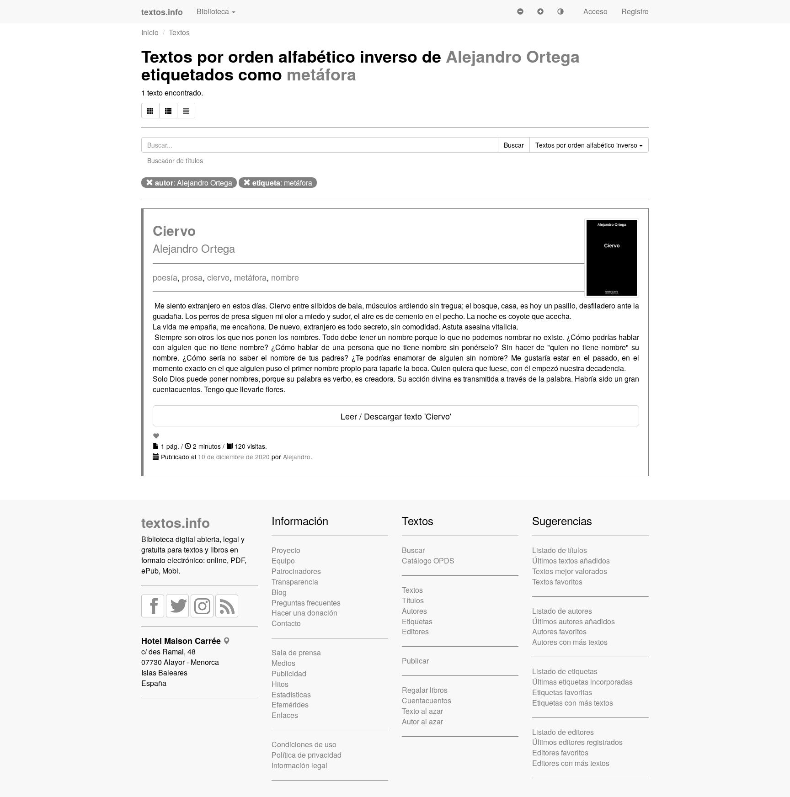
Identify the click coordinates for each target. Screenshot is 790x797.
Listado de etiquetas (565, 671)
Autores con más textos (570, 642)
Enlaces (285, 715)
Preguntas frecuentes (306, 602)
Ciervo (174, 230)
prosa (192, 277)
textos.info (175, 522)
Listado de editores (563, 732)
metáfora (321, 73)
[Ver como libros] (150, 110)
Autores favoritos (559, 631)
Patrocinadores (296, 571)
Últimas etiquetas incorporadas (582, 681)
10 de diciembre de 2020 (234, 456)
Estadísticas (291, 694)
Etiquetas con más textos (572, 702)
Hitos (280, 684)
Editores (415, 631)
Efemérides (290, 704)
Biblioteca (214, 11)
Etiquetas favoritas (562, 692)
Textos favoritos (557, 581)
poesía (165, 277)
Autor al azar (422, 721)
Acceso (595, 11)
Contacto (286, 623)
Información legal (299, 765)
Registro (635, 11)
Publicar (415, 660)
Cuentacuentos (426, 700)
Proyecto (286, 550)
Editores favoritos (560, 752)
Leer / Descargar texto (396, 416)
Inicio (150, 32)
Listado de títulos (559, 550)
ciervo (218, 277)
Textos (179, 32)
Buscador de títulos (175, 160)
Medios (283, 663)
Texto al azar (422, 711)
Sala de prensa (296, 652)
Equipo (283, 560)
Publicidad (289, 673)
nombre (285, 277)
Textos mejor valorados (569, 571)
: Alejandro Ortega (193, 182)
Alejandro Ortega (513, 56)
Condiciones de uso (304, 744)
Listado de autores (562, 611)
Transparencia (295, 581)
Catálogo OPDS (428, 560)
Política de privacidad (307, 754)
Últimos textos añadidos (571, 560)
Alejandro (296, 456)
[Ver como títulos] (168, 110)
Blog (279, 592)
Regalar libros (425, 690)
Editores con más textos (570, 763)
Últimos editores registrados (577, 742)
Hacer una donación (304, 612)
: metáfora (282, 182)
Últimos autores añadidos (573, 621)
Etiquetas (417, 621)
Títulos (413, 600)
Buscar (413, 550)
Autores (414, 611)
